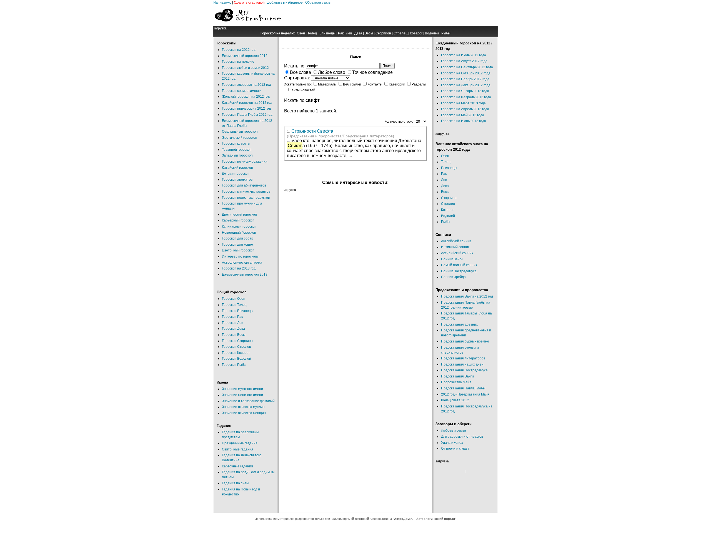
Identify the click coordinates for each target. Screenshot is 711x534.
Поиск (387, 66)
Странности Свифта (312, 131)
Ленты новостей (302, 90)
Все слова (300, 72)
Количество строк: (399, 122)
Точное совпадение (372, 72)
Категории (397, 84)
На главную (222, 2)
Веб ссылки (352, 84)
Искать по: (295, 66)
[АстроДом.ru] (248, 25)
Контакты (374, 84)
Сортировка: (297, 77)
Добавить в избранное (285, 2)
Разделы (419, 84)
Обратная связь (318, 2)
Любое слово (331, 72)
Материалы (327, 84)
